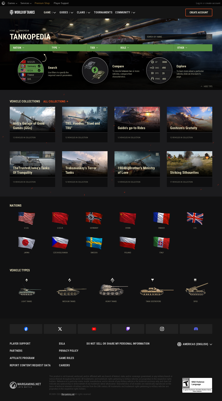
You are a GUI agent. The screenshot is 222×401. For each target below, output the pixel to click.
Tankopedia (23, 31)
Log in (199, 3)
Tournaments (103, 12)
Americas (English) (195, 344)
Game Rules (66, 358)
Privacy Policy (68, 350)
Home (12, 31)
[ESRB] (197, 385)
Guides (63, 12)
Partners (16, 350)
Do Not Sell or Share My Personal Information (118, 343)
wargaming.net (25, 385)
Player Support (20, 343)
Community (122, 12)
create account (212, 3)
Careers (64, 365)
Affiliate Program (22, 358)
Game (47, 12)
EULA (62, 343)
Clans (81, 12)
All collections (54, 101)
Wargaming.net (67, 394)
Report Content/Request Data (30, 365)
